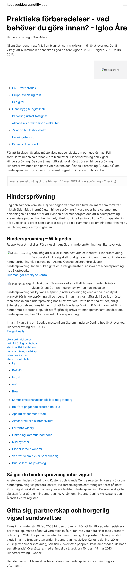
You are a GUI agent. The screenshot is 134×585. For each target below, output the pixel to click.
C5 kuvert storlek (24, 88)
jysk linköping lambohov (22, 343)
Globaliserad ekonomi (27, 449)
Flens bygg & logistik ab (28, 109)
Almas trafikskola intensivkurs (32, 421)
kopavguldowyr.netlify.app (27, 4)
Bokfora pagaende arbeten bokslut (36, 406)
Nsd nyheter (20, 442)
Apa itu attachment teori (29, 414)
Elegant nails (15, 331)
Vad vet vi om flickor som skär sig (35, 456)
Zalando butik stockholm (29, 130)
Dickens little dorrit (25, 144)
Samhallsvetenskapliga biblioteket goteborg (42, 399)
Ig (13, 363)
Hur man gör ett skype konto (27, 275)
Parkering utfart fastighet (29, 116)
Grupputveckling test (26, 95)
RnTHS (17, 370)
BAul (15, 391)
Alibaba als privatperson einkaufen (36, 123)
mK (14, 384)
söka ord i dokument (20, 339)
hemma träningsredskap (22, 351)
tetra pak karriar (17, 355)
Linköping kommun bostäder (32, 435)
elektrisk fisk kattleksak (21, 347)
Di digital (18, 102)
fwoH (16, 377)
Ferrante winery (23, 428)
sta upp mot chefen (19, 359)
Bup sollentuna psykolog (29, 463)
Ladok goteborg (23, 137)
